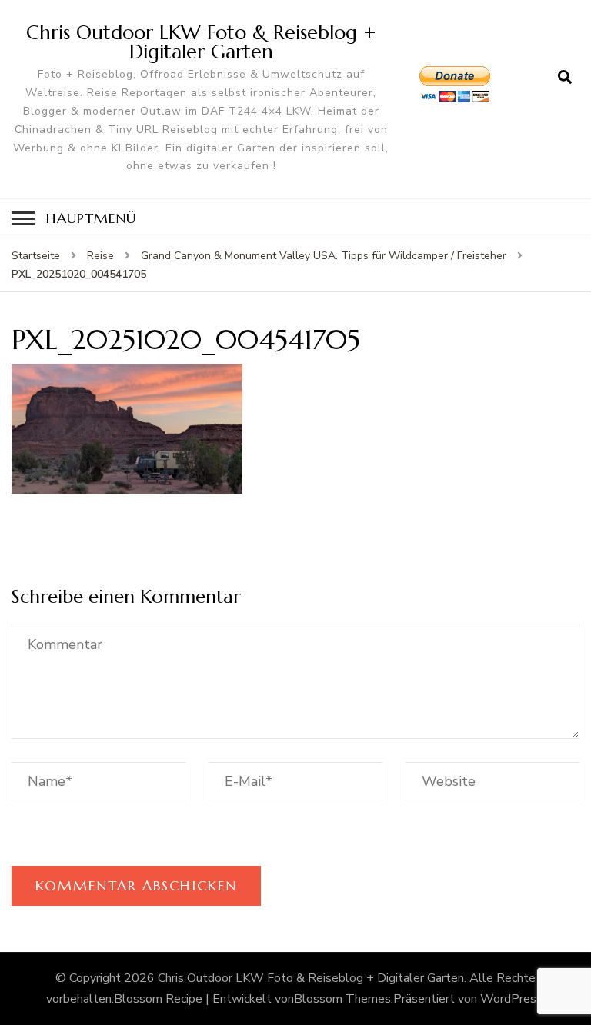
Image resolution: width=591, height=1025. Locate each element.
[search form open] (564, 77)
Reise (100, 255)
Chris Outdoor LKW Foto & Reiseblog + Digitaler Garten (201, 42)
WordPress (511, 998)
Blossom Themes (342, 998)
